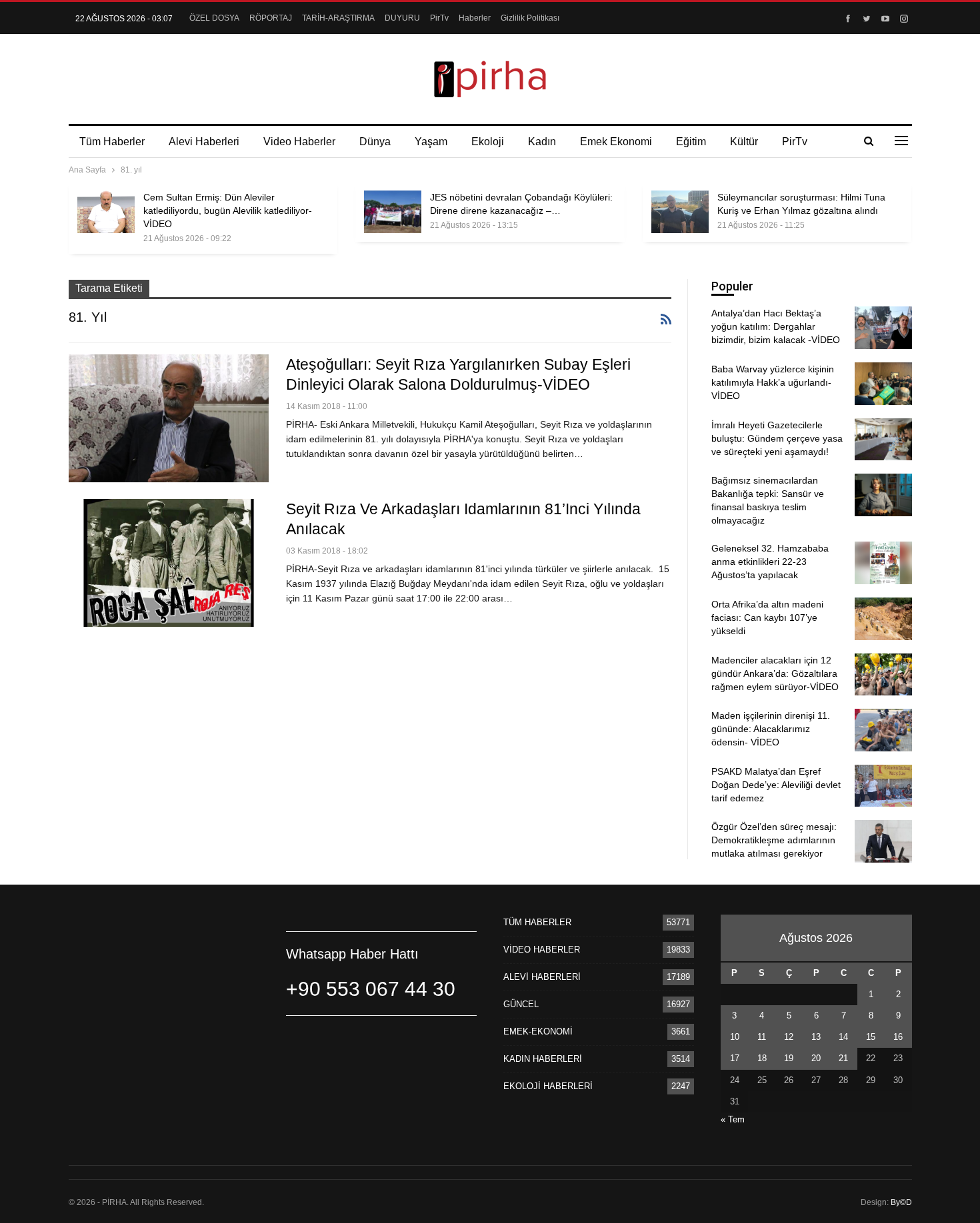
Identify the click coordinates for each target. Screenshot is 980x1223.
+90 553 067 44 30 (370, 989)
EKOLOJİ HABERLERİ (548, 1086)
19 (788, 1058)
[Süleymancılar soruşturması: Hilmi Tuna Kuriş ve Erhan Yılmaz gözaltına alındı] (680, 212)
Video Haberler (299, 141)
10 (734, 1037)
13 (816, 1037)
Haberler (475, 18)
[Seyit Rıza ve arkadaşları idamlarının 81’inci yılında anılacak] (169, 563)
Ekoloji (487, 141)
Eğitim (691, 141)
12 (788, 1037)
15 (870, 1037)
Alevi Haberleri (204, 141)
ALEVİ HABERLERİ (542, 977)
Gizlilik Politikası (530, 18)
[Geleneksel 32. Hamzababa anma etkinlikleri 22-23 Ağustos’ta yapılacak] (883, 563)
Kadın (542, 141)
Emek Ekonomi (616, 141)
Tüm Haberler (112, 141)
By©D (901, 1202)
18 (762, 1058)
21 (843, 1058)
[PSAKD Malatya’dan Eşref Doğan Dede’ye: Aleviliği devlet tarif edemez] (883, 786)
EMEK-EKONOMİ (538, 1031)
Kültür (744, 141)
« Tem (733, 1119)
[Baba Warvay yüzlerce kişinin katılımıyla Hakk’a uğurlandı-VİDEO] (883, 383)
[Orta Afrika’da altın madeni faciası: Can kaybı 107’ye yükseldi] (883, 619)
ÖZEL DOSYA (214, 18)
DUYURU (402, 18)
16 (898, 1037)
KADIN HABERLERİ (542, 1059)
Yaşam (431, 141)
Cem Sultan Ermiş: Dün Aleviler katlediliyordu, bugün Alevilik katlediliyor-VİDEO (227, 210)
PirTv (439, 18)
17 (734, 1058)
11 (761, 1037)
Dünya (375, 141)
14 (843, 1037)
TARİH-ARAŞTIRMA (338, 18)
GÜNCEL (521, 1004)
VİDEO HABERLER (541, 950)
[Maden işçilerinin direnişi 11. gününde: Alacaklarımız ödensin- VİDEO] (883, 730)
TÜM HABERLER (537, 922)
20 (816, 1058)
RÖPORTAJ (270, 18)
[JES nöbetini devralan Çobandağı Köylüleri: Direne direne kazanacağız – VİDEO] (392, 212)
